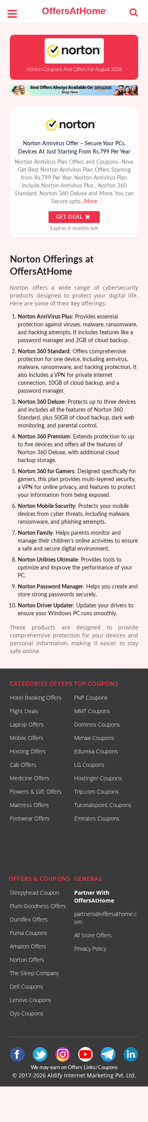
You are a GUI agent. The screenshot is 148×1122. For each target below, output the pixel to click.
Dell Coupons (26, 986)
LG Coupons (89, 764)
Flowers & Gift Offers (36, 791)
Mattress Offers (29, 805)
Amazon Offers (28, 946)
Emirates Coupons (97, 818)
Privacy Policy (90, 948)
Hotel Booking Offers (36, 697)
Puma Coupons (28, 933)
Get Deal (70, 217)
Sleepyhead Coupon (34, 892)
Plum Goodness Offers (38, 906)
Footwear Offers (30, 818)
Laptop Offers (27, 724)
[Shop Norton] (74, 50)
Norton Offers (27, 959)
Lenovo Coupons (30, 1000)
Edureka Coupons (96, 751)
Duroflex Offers (29, 919)
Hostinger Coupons (98, 778)
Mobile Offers (26, 738)
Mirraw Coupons (94, 738)
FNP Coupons (91, 697)
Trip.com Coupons (96, 791)
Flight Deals (24, 711)
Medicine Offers (29, 778)
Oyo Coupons (26, 1013)
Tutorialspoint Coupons (102, 805)
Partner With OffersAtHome (94, 896)
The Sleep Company (34, 973)
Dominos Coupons (97, 724)
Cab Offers (23, 764)
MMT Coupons (92, 711)
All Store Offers (93, 935)
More (90, 201)
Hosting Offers (28, 751)
